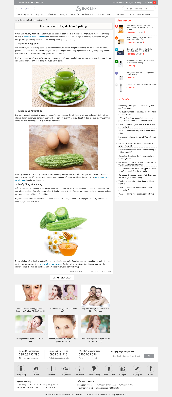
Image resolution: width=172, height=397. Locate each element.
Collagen (122, 375)
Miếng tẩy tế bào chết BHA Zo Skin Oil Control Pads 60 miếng (140, 62)
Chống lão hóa (65, 375)
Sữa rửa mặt (79, 375)
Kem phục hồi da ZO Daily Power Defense (142, 84)
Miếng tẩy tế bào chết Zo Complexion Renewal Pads (140, 73)
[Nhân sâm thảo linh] (86, 8)
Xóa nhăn (51, 375)
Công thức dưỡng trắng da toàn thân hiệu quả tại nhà (95, 310)
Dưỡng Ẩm (75, 15)
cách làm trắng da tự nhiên (35, 37)
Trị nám (36, 375)
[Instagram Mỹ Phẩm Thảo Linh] (152, 382)
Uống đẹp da (137, 375)
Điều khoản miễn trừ (85, 388)
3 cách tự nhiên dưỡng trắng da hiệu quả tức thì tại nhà (63, 340)
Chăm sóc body (94, 375)
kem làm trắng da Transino (50, 264)
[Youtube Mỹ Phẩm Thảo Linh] (147, 382)
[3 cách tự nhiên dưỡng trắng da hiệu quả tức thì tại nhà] (63, 326)
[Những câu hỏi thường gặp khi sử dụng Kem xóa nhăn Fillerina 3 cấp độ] (30, 296)
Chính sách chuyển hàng (106, 385)
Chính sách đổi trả (125, 385)
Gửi (149, 356)
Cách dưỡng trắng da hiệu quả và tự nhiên (63, 310)
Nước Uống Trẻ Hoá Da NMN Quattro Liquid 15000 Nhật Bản (140, 38)
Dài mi (150, 375)
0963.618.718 (31, 2)
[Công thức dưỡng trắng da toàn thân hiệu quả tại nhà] (95, 296)
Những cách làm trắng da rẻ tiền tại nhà (30, 340)
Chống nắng (21, 375)
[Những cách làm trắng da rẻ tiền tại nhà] (30, 326)
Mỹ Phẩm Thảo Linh (57, 394)
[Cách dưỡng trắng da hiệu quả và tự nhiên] (63, 296)
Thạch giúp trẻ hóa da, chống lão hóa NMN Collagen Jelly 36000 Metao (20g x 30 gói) (141, 27)
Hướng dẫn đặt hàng (85, 385)
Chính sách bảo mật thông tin (107, 388)
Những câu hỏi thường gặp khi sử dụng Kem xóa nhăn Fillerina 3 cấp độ (30, 310)
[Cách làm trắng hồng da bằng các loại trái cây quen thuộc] (95, 326)
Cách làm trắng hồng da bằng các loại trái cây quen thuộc (95, 340)
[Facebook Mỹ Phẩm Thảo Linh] (143, 382)
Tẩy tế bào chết (109, 375)
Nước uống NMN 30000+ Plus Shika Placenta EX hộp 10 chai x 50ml (139, 50)
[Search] (153, 8)
